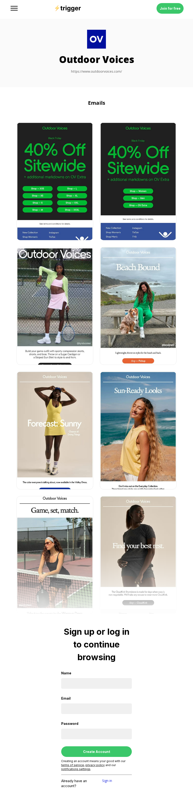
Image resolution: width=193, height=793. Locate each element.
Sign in (107, 781)
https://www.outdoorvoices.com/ (96, 72)
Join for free (170, 8)
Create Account (96, 752)
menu (14, 8)
